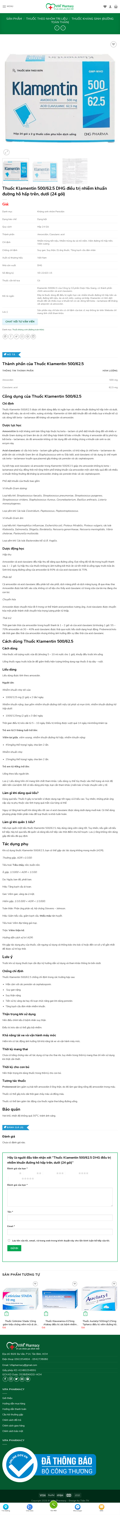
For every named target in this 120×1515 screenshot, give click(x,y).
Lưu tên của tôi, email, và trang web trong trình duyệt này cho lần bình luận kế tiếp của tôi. (61, 1240)
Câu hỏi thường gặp (12, 1414)
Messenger (77, 1511)
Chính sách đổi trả (11, 1420)
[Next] (111, 98)
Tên (10, 1211)
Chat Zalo (29, 1511)
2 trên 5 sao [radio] (29, 1173)
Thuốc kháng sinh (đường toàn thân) (82, 20)
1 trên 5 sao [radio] (12, 1173)
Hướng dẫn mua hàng (13, 1403)
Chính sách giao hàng (13, 1425)
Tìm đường (6, 1511)
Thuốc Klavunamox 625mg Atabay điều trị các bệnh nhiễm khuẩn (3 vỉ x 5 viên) (60, 1322)
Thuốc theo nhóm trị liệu (47, 19)
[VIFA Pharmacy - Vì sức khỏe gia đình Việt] (60, 6)
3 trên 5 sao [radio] (49, 1173)
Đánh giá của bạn (17, 1168)
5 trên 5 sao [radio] (15, 1178)
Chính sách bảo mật (12, 1431)
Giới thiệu (7, 1398)
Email (11, 1226)
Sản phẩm (14, 19)
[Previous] (8, 98)
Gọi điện (53, 1504)
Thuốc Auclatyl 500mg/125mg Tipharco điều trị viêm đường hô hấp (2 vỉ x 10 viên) (99, 1322)
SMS (101, 1511)
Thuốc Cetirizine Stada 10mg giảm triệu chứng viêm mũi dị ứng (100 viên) (20, 1322)
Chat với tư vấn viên (20, 321)
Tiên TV (84, 1500)
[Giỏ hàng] (116, 6)
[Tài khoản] (110, 6)
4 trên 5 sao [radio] (71, 1173)
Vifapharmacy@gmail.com (23, 1365)
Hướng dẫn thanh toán (14, 1409)
